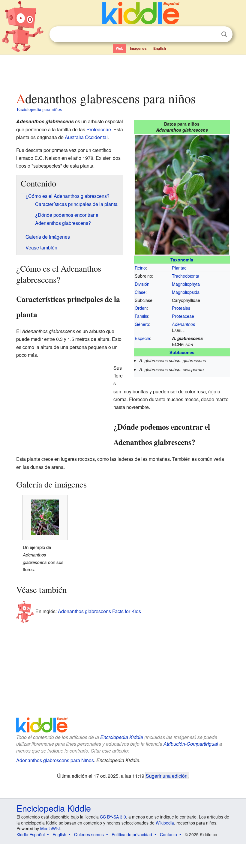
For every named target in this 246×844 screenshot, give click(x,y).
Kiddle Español (30, 834)
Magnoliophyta (186, 284)
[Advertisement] (123, 71)
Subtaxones (182, 352)
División (142, 284)
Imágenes (138, 48)
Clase (140, 292)
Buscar (224, 34)
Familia (141, 316)
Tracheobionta (185, 276)
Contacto (168, 834)
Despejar (212, 34)
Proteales (181, 308)
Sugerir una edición (167, 775)
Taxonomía (181, 260)
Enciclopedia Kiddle (121, 737)
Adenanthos (183, 324)
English (159, 48)
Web (119, 48)
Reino (140, 267)
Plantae (179, 267)
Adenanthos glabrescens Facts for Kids (99, 610)
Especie (142, 338)
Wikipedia (165, 823)
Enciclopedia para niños (39, 109)
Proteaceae (183, 316)
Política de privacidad (132, 834)
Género (142, 324)
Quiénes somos (89, 834)
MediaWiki (50, 828)
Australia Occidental (86, 137)
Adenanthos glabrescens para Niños (55, 760)
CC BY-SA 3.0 (113, 817)
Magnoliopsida (186, 292)
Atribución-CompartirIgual (191, 743)
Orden (141, 308)
